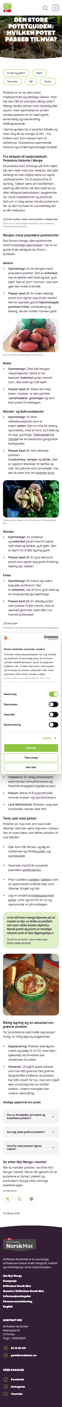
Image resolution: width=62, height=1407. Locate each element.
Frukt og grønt (16, 73)
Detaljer (47, 738)
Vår (31, 81)
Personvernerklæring (17, 1301)
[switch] (53, 704)
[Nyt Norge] (7, 8)
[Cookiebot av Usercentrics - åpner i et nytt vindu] (44, 637)
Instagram (18, 1386)
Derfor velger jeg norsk (19, 942)
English (8, 1306)
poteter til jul (45, 473)
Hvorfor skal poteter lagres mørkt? (24, 1147)
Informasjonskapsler (17, 1296)
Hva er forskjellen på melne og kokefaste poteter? (26, 1116)
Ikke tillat (31, 767)
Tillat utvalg (31, 757)
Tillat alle (31, 748)
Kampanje (10, 1281)
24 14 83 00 (18, 1348)
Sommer (12, 81)
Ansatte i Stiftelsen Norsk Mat (23, 1291)
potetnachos (32, 870)
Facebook (17, 1379)
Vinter (48, 81)
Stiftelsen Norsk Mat (17, 1286)
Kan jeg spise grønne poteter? (26, 1132)
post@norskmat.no (24, 1355)
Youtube (17, 1394)
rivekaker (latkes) (39, 879)
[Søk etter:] (45, 8)
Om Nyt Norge (12, 1275)
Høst (39, 73)
